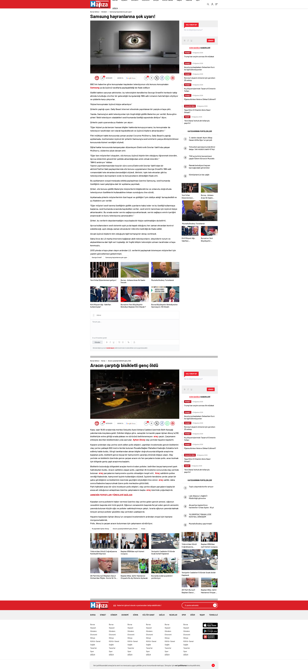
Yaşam (202, 615)
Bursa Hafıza (94, 12)
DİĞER (115, 8)
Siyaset (103, 615)
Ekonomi (125, 615)
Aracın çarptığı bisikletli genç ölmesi (125, 529)
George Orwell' (97, 257)
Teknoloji (213, 615)
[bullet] (122, 342)
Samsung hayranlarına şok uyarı (116, 257)
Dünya (135, 615)
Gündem (104, 12)
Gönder (97, 342)
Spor (184, 615)
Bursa (103, 361)
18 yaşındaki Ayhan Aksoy (100, 529)
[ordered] (119, 342)
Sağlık (162, 615)
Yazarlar (173, 615)
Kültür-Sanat (148, 615)
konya (143, 529)
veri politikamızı (181, 665)
